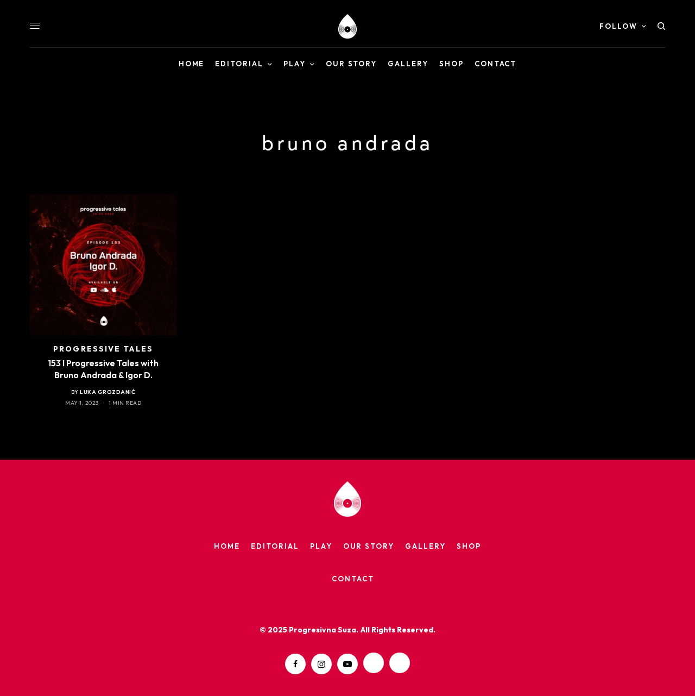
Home (227, 546)
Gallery (425, 546)
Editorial (275, 546)
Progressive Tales (103, 349)
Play (321, 546)
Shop (469, 546)
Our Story (369, 546)
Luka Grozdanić (107, 392)
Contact (353, 578)
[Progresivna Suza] (347, 26)
